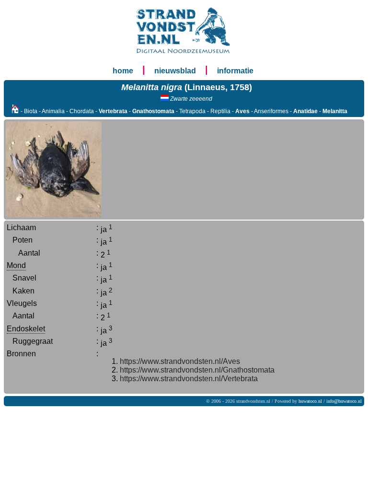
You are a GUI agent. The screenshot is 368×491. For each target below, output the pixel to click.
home (123, 71)
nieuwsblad (175, 71)
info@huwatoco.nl (344, 401)
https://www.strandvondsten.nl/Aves (180, 361)
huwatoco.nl (310, 401)
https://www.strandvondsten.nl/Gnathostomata (197, 370)
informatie (235, 71)
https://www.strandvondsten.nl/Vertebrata (189, 378)
